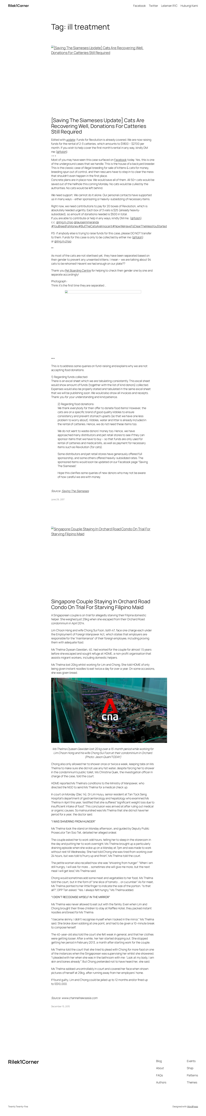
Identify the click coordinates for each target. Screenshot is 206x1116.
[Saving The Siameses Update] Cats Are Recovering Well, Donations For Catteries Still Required (98, 126)
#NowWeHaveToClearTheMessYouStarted (139, 226)
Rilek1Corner (18, 5)
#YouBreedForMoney (64, 226)
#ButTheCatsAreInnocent (95, 226)
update (70, 140)
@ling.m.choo (64, 222)
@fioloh (61, 152)
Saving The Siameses (75, 491)
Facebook (120, 160)
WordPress (192, 1106)
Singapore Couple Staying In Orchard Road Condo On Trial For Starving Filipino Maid (100, 604)
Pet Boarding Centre (78, 270)
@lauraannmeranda (86, 222)
